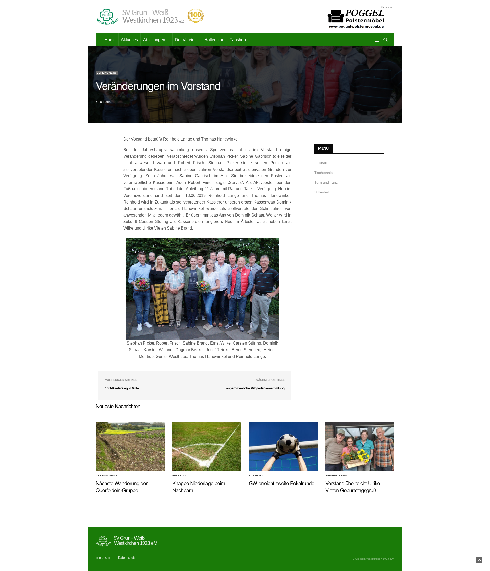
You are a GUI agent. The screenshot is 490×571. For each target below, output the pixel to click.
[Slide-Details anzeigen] (356, 18)
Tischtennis (323, 173)
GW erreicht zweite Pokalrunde (281, 483)
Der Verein (184, 39)
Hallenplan (214, 39)
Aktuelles (129, 39)
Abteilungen (154, 39)
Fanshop (238, 39)
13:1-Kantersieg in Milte (122, 388)
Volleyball (321, 192)
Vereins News (107, 72)
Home (110, 39)
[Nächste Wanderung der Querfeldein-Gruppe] (130, 446)
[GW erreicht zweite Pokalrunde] (283, 446)
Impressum (103, 558)
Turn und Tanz (326, 182)
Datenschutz (127, 558)
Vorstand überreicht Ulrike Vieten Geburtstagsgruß (352, 486)
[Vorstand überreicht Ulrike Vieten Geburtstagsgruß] (359, 446)
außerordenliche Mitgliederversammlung (255, 388)
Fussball (179, 475)
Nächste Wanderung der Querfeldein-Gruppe (122, 486)
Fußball (320, 163)
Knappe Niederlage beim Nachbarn (198, 486)
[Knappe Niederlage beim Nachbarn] (206, 446)
